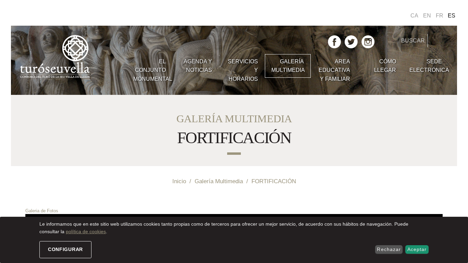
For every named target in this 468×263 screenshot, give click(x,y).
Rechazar (389, 249)
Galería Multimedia (219, 181)
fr (439, 15)
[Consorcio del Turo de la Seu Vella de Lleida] (73, 57)
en (427, 15)
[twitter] (351, 41)
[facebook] (334, 41)
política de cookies (86, 231)
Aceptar (417, 249)
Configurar (65, 249)
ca (414, 15)
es (451, 15)
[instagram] (368, 41)
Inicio (179, 181)
